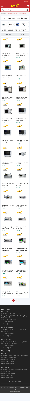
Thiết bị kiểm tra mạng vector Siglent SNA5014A (22, 119)
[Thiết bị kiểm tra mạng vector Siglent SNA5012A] (8, 132)
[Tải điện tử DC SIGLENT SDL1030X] (22, 175)
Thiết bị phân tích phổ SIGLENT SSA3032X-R (7, 292)
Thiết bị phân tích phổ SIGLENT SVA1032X (7, 271)
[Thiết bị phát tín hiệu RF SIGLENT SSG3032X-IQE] (22, 197)
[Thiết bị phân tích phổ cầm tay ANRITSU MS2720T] (8, 45)
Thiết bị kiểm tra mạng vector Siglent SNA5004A (22, 141)
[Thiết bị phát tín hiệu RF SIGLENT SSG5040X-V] (22, 218)
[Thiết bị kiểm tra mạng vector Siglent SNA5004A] (22, 132)
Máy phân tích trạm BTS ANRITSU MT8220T (21, 76)
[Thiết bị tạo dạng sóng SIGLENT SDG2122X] (22, 283)
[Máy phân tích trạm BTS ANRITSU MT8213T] (8, 67)
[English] (25, 2)
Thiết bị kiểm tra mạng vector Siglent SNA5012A (7, 141)
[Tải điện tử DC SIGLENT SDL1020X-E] (8, 175)
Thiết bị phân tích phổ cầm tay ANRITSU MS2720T (7, 54)
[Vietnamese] (27, 2)
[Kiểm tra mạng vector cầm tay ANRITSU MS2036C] (8, 110)
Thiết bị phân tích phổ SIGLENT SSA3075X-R (22, 249)
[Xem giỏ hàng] (28, 6)
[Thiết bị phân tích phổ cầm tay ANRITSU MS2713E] (22, 45)
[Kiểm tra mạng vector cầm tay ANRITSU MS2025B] (22, 89)
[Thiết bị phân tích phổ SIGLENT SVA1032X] (8, 262)
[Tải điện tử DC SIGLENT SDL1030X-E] (22, 154)
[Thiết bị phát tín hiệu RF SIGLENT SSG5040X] (8, 240)
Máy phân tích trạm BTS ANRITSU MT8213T (7, 76)
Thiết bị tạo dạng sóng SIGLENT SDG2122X (22, 292)
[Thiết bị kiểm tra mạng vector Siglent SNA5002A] (8, 154)
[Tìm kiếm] (27, 10)
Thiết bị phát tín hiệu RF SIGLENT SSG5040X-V (21, 227)
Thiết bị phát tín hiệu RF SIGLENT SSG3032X (8, 227)
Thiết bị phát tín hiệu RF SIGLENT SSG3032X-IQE (21, 206)
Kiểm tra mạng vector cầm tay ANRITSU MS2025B (21, 97)
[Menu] (2, 6)
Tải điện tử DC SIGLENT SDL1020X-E (8, 184)
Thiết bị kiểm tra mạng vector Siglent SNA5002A (7, 162)
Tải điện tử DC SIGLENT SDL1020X (8, 206)
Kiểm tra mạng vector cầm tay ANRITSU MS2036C (7, 119)
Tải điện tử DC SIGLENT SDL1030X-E (22, 162)
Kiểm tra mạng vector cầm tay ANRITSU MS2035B (7, 97)
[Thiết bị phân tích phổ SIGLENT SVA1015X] (22, 262)
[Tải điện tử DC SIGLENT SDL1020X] (8, 197)
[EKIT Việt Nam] (15, 6)
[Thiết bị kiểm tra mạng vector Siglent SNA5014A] (22, 110)
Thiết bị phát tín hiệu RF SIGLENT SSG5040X (7, 249)
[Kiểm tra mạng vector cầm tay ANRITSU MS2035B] (8, 89)
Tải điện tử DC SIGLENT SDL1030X (22, 184)
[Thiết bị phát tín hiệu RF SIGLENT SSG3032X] (8, 218)
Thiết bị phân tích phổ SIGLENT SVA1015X (22, 271)
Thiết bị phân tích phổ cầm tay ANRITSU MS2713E (22, 54)
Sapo (18, 391)
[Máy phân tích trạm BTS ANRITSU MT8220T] (22, 67)
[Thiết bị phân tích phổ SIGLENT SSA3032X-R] (8, 283)
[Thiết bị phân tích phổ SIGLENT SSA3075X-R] (22, 240)
